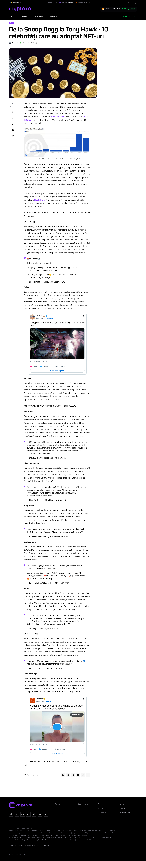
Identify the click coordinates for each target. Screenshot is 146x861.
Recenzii (101, 817)
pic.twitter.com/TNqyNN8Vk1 (72, 532)
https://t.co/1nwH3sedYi (68, 274)
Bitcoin (57, 804)
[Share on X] (12, 112)
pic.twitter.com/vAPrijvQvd (38, 453)
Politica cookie (30, 845)
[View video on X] (57, 726)
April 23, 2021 (65, 500)
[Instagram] (28, 814)
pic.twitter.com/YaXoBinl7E (58, 624)
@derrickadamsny (34, 624)
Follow (50, 318)
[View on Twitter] (83, 317)
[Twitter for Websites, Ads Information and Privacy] (83, 361)
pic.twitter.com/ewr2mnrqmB (39, 495)
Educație (53, 16)
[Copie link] (12, 136)
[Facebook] (11, 814)
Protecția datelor (43, 845)
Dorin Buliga (15, 43)
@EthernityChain (80, 529)
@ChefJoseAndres (46, 492)
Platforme (80, 808)
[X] (17, 814)
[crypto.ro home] (20, 9)
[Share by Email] (12, 130)
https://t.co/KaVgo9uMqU (65, 492)
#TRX (44, 568)
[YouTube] (22, 814)
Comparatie (102, 812)
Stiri (11, 23)
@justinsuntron (78, 575)
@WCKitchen (32, 492)
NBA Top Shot (57, 116)
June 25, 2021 (54, 628)
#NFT (78, 267)
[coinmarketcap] (46, 814)
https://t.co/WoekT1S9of (37, 664)
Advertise (126, 812)
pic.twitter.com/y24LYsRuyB (38, 277)
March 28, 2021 (62, 583)
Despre (122, 804)
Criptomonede (82, 804)
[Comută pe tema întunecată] (129, 3)
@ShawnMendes (44, 661)
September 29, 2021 (58, 458)
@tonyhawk (66, 529)
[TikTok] (34, 814)
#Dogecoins (40, 263)
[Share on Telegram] (12, 124)
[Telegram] (40, 814)
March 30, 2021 (60, 281)
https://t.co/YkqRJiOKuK (49, 532)
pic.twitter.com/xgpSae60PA (60, 664)
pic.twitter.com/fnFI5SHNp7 (41, 578)
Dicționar (58, 808)
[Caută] (134, 2)
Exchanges (39, 16)
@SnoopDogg (64, 267)
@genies (57, 661)
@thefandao (71, 565)
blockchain (39, 200)
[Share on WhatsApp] (12, 118)
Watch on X (77, 715)
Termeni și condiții (15, 845)
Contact (122, 808)
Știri (13, 16)
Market (24, 16)
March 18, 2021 (61, 536)
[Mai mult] (12, 142)
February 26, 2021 (55, 668)
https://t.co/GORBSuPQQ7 (57, 575)
